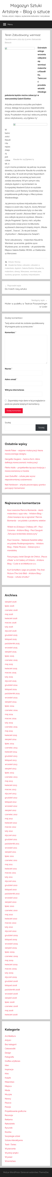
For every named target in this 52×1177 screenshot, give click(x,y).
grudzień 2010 (11, 885)
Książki (8, 1078)
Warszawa (25, 271)
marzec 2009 (11, 969)
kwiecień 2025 (11, 668)
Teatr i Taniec (10, 1144)
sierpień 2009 (11, 948)
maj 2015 (9, 731)
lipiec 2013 (9, 773)
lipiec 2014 (9, 743)
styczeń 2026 (11, 631)
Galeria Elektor (28, 268)
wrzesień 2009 (11, 944)
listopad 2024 (11, 689)
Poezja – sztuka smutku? (18, 577)
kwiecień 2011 (11, 869)
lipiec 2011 (9, 856)
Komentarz (10, 332)
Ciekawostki (10, 1048)
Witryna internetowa (14, 390)
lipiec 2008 (9, 1002)
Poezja (8, 1107)
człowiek (26, 265)
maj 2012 (9, 818)
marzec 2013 (10, 789)
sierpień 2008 (11, 998)
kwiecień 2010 (11, 919)
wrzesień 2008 (11, 994)
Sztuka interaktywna (14, 1140)
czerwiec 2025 (11, 660)
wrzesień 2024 (11, 697)
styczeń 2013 (10, 793)
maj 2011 (9, 864)
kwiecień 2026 (11, 618)
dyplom (18, 268)
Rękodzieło (10, 1124)
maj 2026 (9, 614)
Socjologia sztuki (12, 1136)
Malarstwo (9, 1082)
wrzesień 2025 (11, 647)
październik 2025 (12, 643)
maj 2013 (9, 781)
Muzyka (8, 1094)
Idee (7, 1065)
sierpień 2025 (10, 652)
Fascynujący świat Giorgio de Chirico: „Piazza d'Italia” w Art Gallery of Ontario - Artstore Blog (27, 560)
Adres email (11, 379)
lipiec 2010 (9, 906)
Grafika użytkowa (12, 1061)
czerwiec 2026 (11, 610)
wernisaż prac (35, 271)
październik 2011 (12, 844)
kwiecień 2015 (11, 735)
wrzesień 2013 (11, 764)
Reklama (9, 1119)
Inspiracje (9, 1069)
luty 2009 (9, 973)
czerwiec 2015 (11, 727)
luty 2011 (9, 877)
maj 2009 (9, 960)
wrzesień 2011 (11, 848)
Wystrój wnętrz (12, 1153)
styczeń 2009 (11, 977)
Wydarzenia (10, 1149)
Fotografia (9, 1057)
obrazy (17, 271)
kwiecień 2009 (11, 964)
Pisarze (8, 1103)
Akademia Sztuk (15, 265)
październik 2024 (12, 693)
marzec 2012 (10, 827)
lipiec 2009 (9, 952)
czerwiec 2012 (11, 814)
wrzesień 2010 (11, 898)
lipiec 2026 (9, 606)
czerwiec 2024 (11, 710)
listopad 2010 (11, 889)
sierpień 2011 (10, 852)
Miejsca (8, 1086)
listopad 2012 (10, 802)
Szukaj (8, 422)
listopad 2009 (11, 939)
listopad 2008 (11, 985)
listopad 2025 (11, 639)
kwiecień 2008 (11, 1014)
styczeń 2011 (10, 881)
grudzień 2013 (11, 756)
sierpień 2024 (10, 702)
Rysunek (8, 1128)
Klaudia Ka (39, 268)
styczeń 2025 (10, 681)
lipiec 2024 (9, 706)
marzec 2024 (10, 718)
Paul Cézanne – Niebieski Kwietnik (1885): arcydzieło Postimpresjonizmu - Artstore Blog (25, 543)
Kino (7, 1073)
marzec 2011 (10, 873)
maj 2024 (9, 714)
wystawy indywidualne (30, 275)
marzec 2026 (10, 622)
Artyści (11, 262)
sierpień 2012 (10, 810)
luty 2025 (9, 677)
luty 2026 (9, 627)
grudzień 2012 (11, 798)
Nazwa (8, 369)
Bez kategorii (10, 1044)
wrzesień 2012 (11, 806)
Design (8, 1053)
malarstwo (9, 271)
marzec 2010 (10, 923)
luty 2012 (9, 831)
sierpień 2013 (10, 768)
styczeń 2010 (10, 931)
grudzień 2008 (11, 981)
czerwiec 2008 (11, 1006)
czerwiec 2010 (11, 910)
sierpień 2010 (10, 902)
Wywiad (8, 1157)
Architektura (10, 1036)
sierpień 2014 (10, 739)
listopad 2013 (11, 760)
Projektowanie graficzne (15, 1111)
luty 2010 (9, 927)
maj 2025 (9, 664)
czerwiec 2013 (11, 777)
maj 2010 (9, 914)
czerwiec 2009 (11, 956)
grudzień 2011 (11, 839)
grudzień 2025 (11, 635)
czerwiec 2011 (11, 860)
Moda (7, 1090)
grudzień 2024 (11, 685)
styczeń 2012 (10, 835)
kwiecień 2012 (11, 823)
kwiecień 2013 (11, 785)
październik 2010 (12, 894)
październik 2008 (12, 989)
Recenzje (9, 1115)
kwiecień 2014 (11, 752)
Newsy (17, 262)
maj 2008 (9, 1010)
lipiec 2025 (9, 656)
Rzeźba (8, 1132)
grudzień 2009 (11, 935)
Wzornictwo (10, 1161)
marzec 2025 (10, 672)
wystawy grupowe (12, 275)
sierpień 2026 (11, 602)
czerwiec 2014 (11, 748)
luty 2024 (9, 723)
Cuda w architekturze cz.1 (24, 564)
